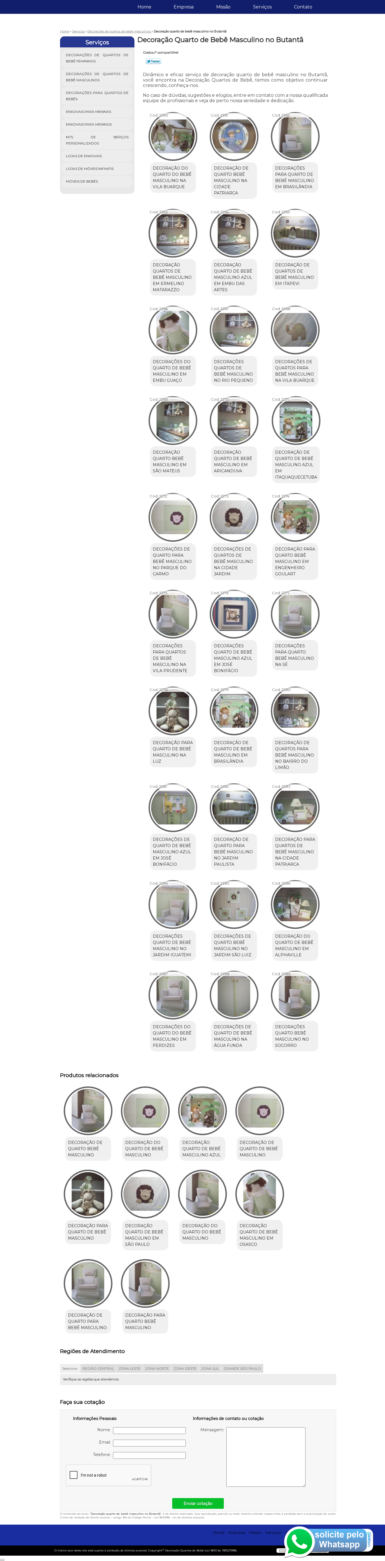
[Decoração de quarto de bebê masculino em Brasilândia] (234, 711)
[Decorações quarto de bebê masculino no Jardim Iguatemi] (173, 904)
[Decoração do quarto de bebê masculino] (145, 1110)
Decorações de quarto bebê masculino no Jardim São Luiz (232, 945)
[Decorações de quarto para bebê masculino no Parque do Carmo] (173, 517)
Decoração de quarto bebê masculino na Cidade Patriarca (231, 181)
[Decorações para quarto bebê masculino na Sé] (295, 614)
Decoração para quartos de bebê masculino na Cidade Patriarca (295, 852)
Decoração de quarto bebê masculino (85, 1148)
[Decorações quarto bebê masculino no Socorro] (295, 995)
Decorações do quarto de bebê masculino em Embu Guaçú (172, 371)
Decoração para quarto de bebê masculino (88, 1232)
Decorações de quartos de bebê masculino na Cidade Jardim (233, 561)
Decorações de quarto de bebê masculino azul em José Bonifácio (172, 852)
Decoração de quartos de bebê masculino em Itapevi (294, 274)
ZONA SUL (210, 1368)
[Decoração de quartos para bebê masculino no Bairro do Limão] (295, 711)
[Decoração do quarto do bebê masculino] (202, 1194)
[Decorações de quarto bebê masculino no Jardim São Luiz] (234, 904)
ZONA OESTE (185, 1368)
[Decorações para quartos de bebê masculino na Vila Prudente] (173, 614)
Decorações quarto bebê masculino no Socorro (292, 1036)
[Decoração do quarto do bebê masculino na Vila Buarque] (173, 136)
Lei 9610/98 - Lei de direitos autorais (179, 1517)
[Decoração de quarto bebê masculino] (88, 1110)
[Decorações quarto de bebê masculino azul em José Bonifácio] (234, 614)
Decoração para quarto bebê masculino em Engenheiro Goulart (295, 561)
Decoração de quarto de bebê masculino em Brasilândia (233, 752)
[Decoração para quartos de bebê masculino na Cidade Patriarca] (295, 807)
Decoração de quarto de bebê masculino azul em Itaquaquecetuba (296, 465)
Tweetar (153, 61)
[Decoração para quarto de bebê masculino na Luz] (173, 711)
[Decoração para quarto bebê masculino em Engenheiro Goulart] (295, 517)
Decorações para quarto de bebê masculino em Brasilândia (294, 177)
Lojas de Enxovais (84, 156)
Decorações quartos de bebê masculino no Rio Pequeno (233, 371)
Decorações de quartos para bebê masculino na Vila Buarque (295, 371)
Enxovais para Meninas (88, 111)
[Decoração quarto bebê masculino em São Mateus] (173, 420)
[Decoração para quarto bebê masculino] (145, 1283)
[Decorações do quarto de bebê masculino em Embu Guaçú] (173, 330)
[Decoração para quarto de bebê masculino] (88, 1194)
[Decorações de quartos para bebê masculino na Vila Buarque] (295, 330)
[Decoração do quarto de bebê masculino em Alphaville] (295, 904)
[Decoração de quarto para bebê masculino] (88, 1283)
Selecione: (70, 1368)
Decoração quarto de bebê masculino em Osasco (259, 1235)
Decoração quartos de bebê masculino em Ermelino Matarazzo (172, 277)
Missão (223, 7)
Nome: (105, 1429)
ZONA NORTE (157, 1368)
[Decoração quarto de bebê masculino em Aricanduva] (234, 420)
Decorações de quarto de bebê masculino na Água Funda (233, 1036)
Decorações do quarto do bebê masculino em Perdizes (172, 1036)
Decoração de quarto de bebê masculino (259, 1148)
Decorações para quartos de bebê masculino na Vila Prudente (170, 658)
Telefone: (103, 1454)
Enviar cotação (198, 1503)
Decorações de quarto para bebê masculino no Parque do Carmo (172, 561)
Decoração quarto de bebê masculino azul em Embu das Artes (233, 277)
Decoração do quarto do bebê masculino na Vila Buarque (172, 177)
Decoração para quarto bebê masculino (145, 1321)
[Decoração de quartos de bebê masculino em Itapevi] (295, 233)
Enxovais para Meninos (89, 124)
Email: (106, 1442)
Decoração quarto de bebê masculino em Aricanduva (233, 461)
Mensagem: (213, 1429)
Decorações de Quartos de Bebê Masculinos (97, 77)
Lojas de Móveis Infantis (90, 168)
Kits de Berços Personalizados (97, 140)
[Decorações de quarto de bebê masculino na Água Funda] (234, 995)
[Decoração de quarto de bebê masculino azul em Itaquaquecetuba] (296, 420)
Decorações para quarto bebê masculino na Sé (294, 655)
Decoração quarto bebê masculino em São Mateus (170, 461)
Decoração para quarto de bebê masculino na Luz (173, 752)
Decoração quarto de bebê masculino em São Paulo (144, 1235)
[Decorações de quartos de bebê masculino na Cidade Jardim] (234, 517)
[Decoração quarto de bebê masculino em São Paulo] (145, 1194)
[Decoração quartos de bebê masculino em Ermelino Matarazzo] (173, 233)
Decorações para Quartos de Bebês (97, 96)
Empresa (184, 7)
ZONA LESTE (129, 1368)
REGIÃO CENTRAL (98, 1368)
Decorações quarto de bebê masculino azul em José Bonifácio (233, 658)
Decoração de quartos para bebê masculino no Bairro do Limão (294, 755)
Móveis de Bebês (82, 181)
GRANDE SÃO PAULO (242, 1368)
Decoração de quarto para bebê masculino (87, 1321)
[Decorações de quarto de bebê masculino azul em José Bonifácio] (173, 807)
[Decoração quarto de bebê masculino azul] (202, 1110)
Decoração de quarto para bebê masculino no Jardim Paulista (233, 852)
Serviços (262, 7)
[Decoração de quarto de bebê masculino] (259, 1110)
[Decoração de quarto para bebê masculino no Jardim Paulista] (234, 807)
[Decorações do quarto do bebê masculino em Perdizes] (173, 995)
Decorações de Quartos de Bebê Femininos (97, 58)
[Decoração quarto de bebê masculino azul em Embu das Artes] (234, 233)
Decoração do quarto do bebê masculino (201, 1232)
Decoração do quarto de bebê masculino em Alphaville (294, 945)
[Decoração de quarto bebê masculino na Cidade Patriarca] (234, 136)
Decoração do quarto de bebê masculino (144, 1148)
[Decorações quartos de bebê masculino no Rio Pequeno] (234, 330)
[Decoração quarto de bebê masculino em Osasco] (259, 1194)
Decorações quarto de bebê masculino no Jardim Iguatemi (172, 945)
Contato (303, 7)
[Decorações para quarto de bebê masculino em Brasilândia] (295, 136)
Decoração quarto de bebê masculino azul (201, 1148)
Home (144, 7)
